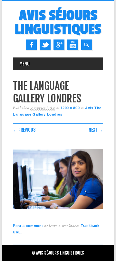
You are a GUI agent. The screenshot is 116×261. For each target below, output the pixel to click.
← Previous (24, 130)
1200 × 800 (70, 108)
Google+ (58, 44)
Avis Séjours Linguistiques (58, 22)
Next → (96, 130)
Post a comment (28, 226)
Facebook (31, 44)
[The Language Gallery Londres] (58, 208)
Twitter (45, 44)
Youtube (72, 44)
